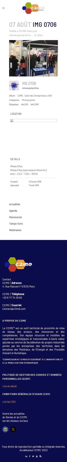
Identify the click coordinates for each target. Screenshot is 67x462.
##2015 (24, 104)
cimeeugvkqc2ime (20, 35)
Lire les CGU (9, 401)
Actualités (14, 204)
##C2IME (35, 104)
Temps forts (16, 223)
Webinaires (15, 230)
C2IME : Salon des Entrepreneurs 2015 (35, 95)
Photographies (28, 100)
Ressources (15, 217)
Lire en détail (9, 386)
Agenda (13, 210)
